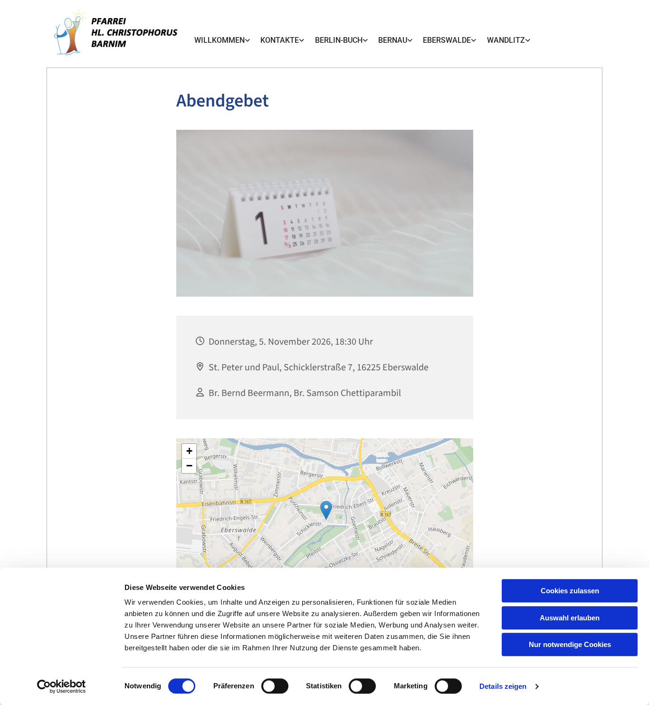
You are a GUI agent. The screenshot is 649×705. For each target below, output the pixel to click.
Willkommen (219, 40)
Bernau (392, 40)
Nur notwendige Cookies (570, 644)
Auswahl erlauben (570, 618)
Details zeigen (502, 686)
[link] (222, 40)
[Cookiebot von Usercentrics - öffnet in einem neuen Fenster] (61, 686)
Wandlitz (506, 40)
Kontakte (279, 40)
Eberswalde (447, 40)
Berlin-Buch (339, 40)
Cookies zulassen (570, 591)
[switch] (274, 686)
